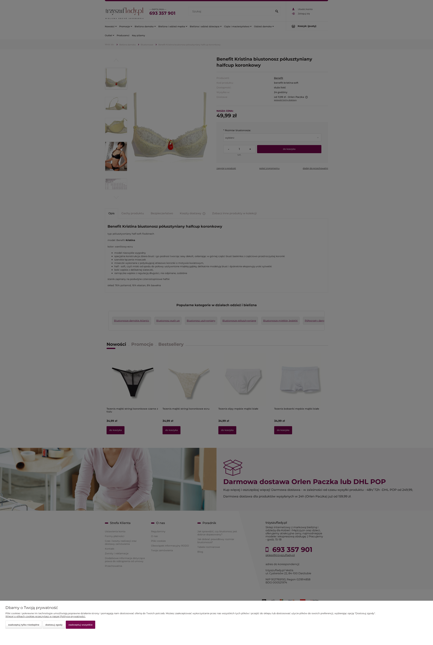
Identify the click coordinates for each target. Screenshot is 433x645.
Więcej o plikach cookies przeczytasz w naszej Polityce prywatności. (45, 616)
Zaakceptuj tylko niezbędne (23, 624)
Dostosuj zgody (53, 624)
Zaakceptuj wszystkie (81, 624)
